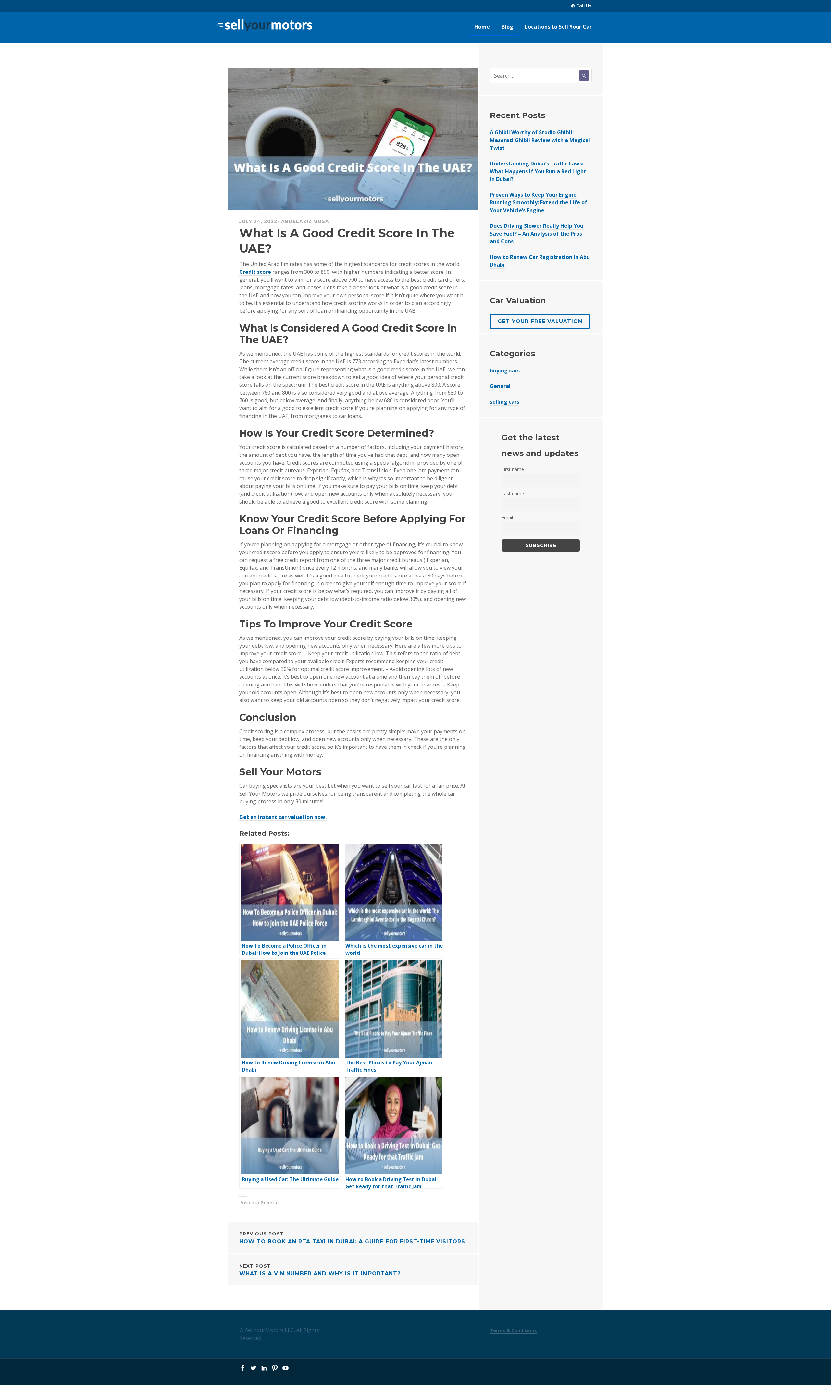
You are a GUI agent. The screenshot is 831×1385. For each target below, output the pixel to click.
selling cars (504, 401)
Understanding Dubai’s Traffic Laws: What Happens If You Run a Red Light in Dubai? (538, 171)
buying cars (505, 370)
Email (507, 518)
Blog (507, 26)
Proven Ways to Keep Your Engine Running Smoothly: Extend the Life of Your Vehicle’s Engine (538, 202)
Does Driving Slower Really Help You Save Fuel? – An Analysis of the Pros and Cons (536, 233)
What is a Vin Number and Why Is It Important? (320, 1270)
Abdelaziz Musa (305, 221)
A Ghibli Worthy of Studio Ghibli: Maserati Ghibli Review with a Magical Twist (540, 140)
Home (482, 26)
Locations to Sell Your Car (558, 26)
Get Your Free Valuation (540, 321)
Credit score (255, 271)
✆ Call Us (581, 6)
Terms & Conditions (513, 1330)
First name (513, 469)
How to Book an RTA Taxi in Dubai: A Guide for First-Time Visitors (352, 1238)
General (269, 1202)
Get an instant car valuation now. (283, 816)
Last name (513, 494)
